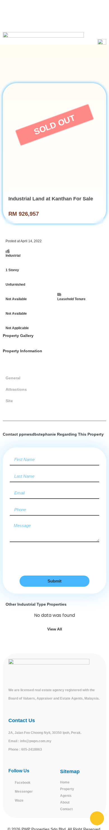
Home (65, 782)
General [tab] (13, 378)
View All (54, 629)
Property (67, 789)
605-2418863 (31, 749)
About (65, 802)
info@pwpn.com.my (35, 741)
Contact (66, 809)
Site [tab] (9, 401)
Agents (66, 796)
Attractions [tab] (16, 389)
